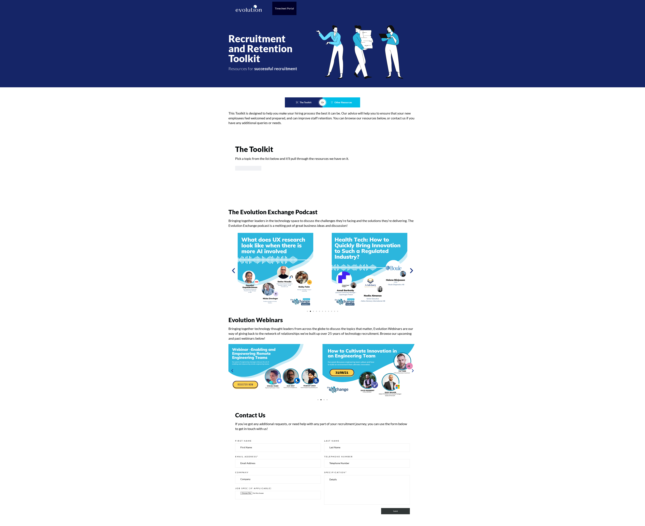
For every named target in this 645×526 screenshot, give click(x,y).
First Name (243, 441)
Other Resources (343, 102)
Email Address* (246, 456)
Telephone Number (338, 456)
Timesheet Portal (284, 8)
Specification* (335, 472)
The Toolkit (305, 102)
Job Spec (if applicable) (253, 488)
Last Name (331, 441)
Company (242, 472)
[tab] (248, 168)
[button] (233, 270)
